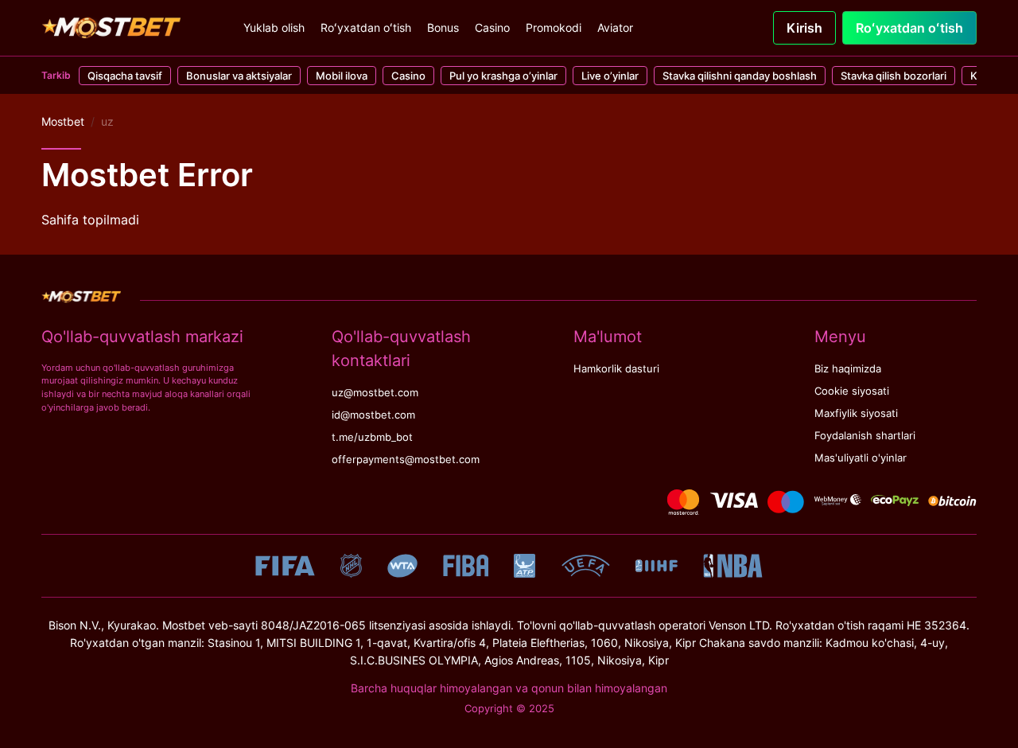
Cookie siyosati (851, 391)
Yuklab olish (274, 27)
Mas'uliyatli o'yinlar (860, 458)
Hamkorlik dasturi (616, 369)
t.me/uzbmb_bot (372, 437)
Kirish (804, 28)
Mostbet (62, 121)
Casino (492, 27)
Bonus (443, 27)
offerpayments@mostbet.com (406, 460)
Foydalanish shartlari (864, 436)
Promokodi (553, 27)
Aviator (615, 27)
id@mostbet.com (373, 415)
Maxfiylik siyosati (856, 413)
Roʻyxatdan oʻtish (366, 27)
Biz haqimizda (847, 369)
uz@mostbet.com (375, 393)
